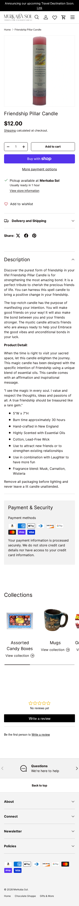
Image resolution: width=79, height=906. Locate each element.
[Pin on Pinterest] (34, 236)
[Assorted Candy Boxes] (19, 620)
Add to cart (53, 146)
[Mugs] (55, 620)
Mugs (55, 642)
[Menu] (72, 17)
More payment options (39, 169)
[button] (63, 17)
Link (39, 8)
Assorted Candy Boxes (20, 645)
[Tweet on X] (18, 236)
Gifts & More (47, 895)
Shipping (10, 130)
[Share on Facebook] (26, 236)
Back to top (39, 785)
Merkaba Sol (20, 889)
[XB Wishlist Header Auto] (54, 16)
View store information (24, 190)
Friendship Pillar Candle (28, 29)
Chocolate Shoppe (25, 895)
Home (7, 29)
